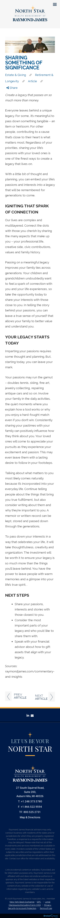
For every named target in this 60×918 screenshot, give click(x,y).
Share (13, 87)
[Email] (9, 104)
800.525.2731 (32, 812)
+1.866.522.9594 (31, 806)
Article (32, 81)
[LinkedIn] (9, 100)
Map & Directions (30, 817)
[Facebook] (9, 92)
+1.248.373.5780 (31, 801)
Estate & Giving (15, 75)
